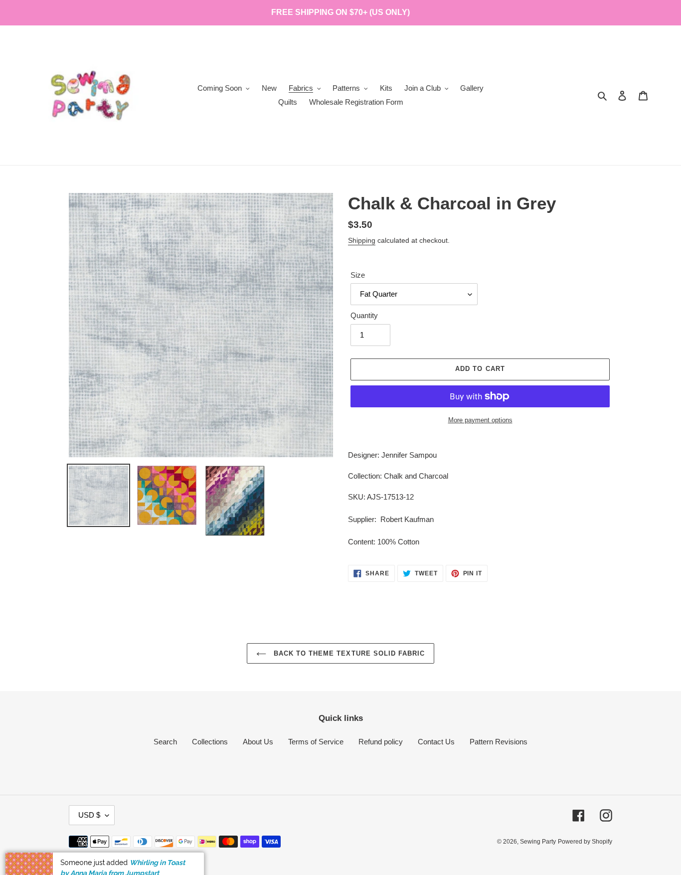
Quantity (364, 315)
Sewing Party (538, 841)
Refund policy (380, 741)
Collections (210, 741)
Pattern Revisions (498, 741)
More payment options (480, 420)
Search (165, 741)
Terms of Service (315, 741)
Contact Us (436, 741)
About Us (258, 741)
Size (357, 275)
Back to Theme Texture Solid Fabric (348, 653)
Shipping (361, 240)
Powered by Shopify (585, 841)
